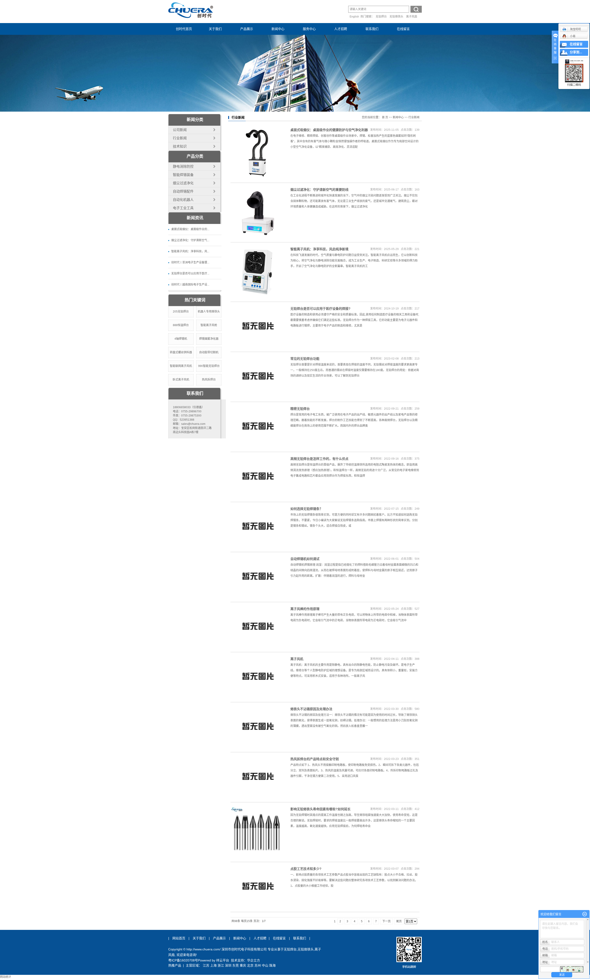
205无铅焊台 (181, 311)
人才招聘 (340, 29)
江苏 (206, 965)
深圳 (228, 965)
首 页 (385, 117)
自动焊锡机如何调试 (304, 559)
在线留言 (403, 29)
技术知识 (180, 146)
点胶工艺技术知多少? (306, 869)
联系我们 (372, 29)
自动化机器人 (183, 200)
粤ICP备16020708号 (183, 960)
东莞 (235, 965)
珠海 (272, 965)
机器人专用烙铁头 (209, 311)
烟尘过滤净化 (183, 183)
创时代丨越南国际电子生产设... (190, 284)
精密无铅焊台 (300, 409)
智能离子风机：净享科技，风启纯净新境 (319, 249)
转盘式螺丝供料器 (181, 352)
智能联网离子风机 (181, 366)
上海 (213, 965)
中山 (265, 965)
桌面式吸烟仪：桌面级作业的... (190, 229)
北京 (250, 965)
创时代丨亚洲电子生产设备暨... (190, 262)
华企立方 (253, 960)
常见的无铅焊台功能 (304, 358)
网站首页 (178, 938)
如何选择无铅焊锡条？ (306, 509)
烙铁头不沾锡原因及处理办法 (311, 709)
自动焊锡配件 (183, 191)
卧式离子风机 (181, 379)
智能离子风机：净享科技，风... (190, 251)
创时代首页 (184, 29)
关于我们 (215, 29)
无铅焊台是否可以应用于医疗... (190, 273)
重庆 (243, 965)
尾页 (399, 921)
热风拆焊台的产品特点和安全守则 (314, 759)
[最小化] (584, 914)
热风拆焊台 (209, 379)
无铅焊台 (381, 16)
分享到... (576, 52)
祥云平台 (222, 960)
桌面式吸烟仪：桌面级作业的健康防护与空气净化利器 (329, 130)
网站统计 (5, 977)
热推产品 (174, 965)
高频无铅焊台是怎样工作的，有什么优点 (319, 459)
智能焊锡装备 (183, 175)
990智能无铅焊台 (209, 366)
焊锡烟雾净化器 (208, 338)
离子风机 (296, 659)
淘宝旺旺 (575, 29)
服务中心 (309, 29)
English (354, 16)
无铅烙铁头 (396, 16)
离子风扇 (411, 16)
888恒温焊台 (181, 325)
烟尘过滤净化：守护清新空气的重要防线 (319, 189)
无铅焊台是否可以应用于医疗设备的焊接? (320, 308)
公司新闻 (180, 130)
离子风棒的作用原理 (304, 609)
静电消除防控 (183, 166)
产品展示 (246, 29)
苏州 (257, 965)
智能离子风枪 (209, 325)
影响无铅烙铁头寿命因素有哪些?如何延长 (320, 809)
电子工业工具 (183, 208)
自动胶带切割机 (208, 352)
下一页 (386, 921)
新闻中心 (277, 29)
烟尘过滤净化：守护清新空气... (190, 240)
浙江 (221, 965)
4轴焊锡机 (180, 338)
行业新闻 (180, 138)
